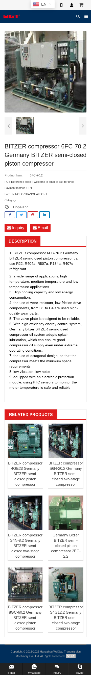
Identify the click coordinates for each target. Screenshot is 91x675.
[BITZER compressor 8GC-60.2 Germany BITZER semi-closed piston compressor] (25, 584)
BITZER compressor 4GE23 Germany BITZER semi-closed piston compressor (25, 473)
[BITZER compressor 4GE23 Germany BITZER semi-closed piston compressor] (25, 441)
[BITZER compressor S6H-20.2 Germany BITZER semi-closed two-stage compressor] (66, 441)
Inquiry (17, 228)
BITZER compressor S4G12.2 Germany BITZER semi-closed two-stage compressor (66, 617)
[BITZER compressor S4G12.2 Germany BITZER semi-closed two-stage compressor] (66, 584)
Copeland (21, 207)
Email (42, 228)
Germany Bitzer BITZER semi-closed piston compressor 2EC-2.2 (66, 545)
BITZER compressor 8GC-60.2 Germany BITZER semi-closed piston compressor (25, 617)
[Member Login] (71, 5)
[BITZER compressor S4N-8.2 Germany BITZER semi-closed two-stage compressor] (25, 513)
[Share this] (10, 215)
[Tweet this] (21, 215)
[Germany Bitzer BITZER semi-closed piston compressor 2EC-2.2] (66, 513)
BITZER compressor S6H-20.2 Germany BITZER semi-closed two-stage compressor (66, 473)
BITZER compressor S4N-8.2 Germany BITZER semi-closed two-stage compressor (25, 545)
